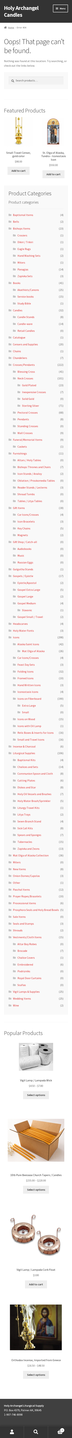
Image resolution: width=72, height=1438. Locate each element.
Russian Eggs (25, 562)
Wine (16, 1005)
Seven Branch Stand (29, 821)
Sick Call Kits (25, 828)
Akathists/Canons (28, 290)
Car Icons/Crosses (28, 514)
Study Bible (24, 303)
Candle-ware (25, 324)
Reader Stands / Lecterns (32, 487)
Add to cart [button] (19, 170)
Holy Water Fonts (23, 630)
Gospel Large (25, 596)
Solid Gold (28, 399)
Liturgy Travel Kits (28, 808)
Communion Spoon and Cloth (35, 773)
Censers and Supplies (25, 344)
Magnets (22, 535)
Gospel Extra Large (28, 589)
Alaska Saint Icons (28, 644)
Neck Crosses (25, 378)
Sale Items (19, 916)
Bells (16, 221)
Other (16, 882)
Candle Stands (25, 317)
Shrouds (18, 930)
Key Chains (23, 528)
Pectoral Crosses (27, 412)
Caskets (22, 446)
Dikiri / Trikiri (25, 242)
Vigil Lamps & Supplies (26, 991)
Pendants (23, 419)
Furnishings (20, 453)
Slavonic (27, 610)
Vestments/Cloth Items (27, 937)
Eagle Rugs (24, 249)
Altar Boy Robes (27, 944)
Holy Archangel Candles (21, 11)
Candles (17, 310)
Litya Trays (23, 814)
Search (36, 1432)
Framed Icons (25, 678)
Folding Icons (25, 671)
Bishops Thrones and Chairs (34, 467)
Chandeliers (20, 358)
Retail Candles (26, 330)
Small (25, 712)
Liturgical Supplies (24, 753)
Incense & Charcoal (24, 746)
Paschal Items (21, 889)
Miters (21, 262)
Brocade (22, 950)
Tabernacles (24, 842)
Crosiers (22, 235)
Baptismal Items (23, 215)
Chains (17, 351)
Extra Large (29, 705)
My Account (12, 1432)
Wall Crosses (25, 433)
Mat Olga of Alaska (33, 651)
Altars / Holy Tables (29, 460)
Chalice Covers (26, 957)
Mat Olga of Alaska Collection (31, 855)
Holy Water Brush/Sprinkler (34, 801)
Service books (25, 296)
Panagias (22, 269)
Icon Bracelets (26, 521)
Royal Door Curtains (29, 978)
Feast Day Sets (26, 664)
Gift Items (19, 508)
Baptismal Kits (26, 760)
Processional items (24, 903)
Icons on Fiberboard (29, 698)
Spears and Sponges (29, 835)
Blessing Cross (26, 371)
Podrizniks (23, 971)
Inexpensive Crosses (34, 392)
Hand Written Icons (29, 685)
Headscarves (20, 623)
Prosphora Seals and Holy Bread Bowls (36, 910)
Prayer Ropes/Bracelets (27, 896)
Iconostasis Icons (27, 692)
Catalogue (19, 337)
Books (16, 283)
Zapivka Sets (25, 276)
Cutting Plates (26, 780)
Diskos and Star (26, 787)
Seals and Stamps (23, 923)
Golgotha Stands (23, 569)
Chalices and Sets (27, 767)
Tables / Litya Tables (29, 501)
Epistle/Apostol (27, 583)
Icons (16, 637)
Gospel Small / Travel (30, 617)
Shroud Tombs (26, 494)
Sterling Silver (30, 405)
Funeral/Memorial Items (27, 439)
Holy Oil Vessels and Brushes (34, 794)
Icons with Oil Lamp (29, 726)
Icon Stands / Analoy (29, 473)
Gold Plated (29, 385)
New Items (19, 869)
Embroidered (25, 964)
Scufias (21, 985)
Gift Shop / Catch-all (25, 542)
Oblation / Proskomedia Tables (36, 480)
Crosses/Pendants (24, 365)
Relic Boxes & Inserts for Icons (35, 732)
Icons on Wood (26, 719)
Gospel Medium (26, 603)
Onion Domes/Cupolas (26, 876)
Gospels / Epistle (23, 576)
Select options (36, 1095)
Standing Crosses (27, 426)
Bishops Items (21, 228)
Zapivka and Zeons (28, 848)
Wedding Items (22, 998)
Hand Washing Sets (28, 255)
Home (11, 27)
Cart (55, 1428)
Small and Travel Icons (30, 739)
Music (20, 555)
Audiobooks (24, 549)
